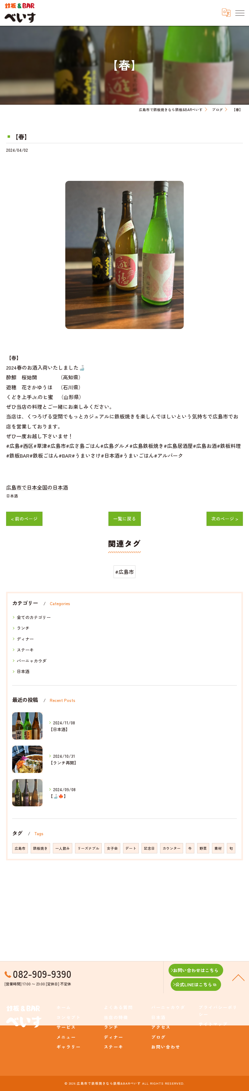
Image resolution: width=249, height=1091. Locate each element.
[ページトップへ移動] (238, 977)
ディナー (25, 639)
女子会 (112, 848)
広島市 (20, 848)
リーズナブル (88, 848)
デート (130, 848)
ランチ (23, 628)
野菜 (203, 848)
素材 (218, 848)
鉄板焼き (40, 848)
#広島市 (124, 571)
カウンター (171, 848)
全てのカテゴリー (34, 617)
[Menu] (240, 12)
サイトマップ (213, 1024)
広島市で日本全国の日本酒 (37, 487)
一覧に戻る (124, 518)
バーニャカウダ (31, 661)
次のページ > (224, 518)
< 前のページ (24, 518)
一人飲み (62, 848)
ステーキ (25, 650)
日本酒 (12, 496)
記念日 (149, 848)
